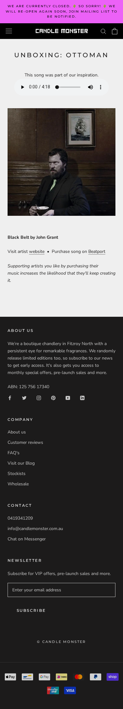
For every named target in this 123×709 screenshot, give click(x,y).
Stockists (17, 474)
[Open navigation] (9, 31)
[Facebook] (10, 397)
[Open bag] (114, 31)
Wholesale (18, 484)
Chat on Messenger (27, 539)
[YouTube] (68, 397)
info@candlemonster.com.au (35, 529)
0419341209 (20, 518)
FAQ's (14, 453)
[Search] (103, 31)
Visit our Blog (21, 463)
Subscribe (31, 610)
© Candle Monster (61, 641)
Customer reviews (25, 442)
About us (17, 432)
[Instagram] (39, 397)
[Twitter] (24, 397)
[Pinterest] (53, 397)
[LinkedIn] (82, 397)
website (36, 251)
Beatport (96, 251)
